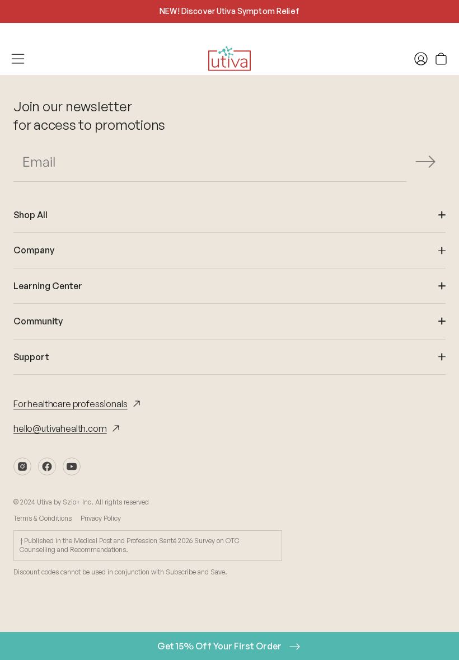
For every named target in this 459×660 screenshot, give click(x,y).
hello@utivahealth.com (60, 428)
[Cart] (441, 59)
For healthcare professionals (70, 403)
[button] (426, 161)
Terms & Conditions (42, 518)
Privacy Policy (101, 518)
